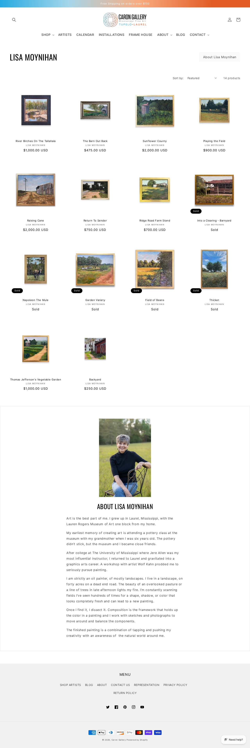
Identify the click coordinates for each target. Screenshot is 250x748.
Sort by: (178, 78)
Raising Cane (35, 220)
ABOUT (102, 685)
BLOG (89, 685)
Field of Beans (154, 300)
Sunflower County (155, 141)
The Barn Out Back (95, 141)
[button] (14, 19)
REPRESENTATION (146, 685)
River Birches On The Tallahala (36, 141)
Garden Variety (95, 300)
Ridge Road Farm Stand (154, 220)
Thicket (214, 300)
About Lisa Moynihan (219, 57)
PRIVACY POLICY (175, 685)
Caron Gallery (119, 740)
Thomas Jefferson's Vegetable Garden (35, 379)
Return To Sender (95, 220)
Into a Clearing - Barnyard (214, 220)
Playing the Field (214, 141)
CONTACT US (120, 685)
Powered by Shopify (137, 740)
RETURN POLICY (125, 693)
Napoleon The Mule (36, 300)
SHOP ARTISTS (70, 685)
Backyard (95, 379)
